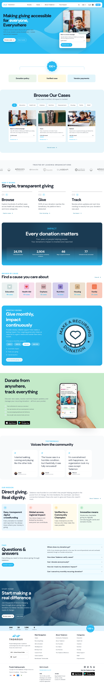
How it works (21, 40)
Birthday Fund (38, 649)
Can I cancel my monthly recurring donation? (65, 571)
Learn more (20, 616)
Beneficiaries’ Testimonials (41, 658)
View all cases (51, 147)
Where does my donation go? (58, 547)
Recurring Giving (39, 641)
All (14, 105)
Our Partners (59, 649)
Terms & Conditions (14, 672)
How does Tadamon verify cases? (60, 557)
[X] (91, 667)
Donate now (65, 45)
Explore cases (7, 213)
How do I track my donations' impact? (62, 567)
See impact (76, 213)
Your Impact (63, 5)
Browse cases (8, 40)
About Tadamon (50, 5)
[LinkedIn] (94, 667)
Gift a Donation (39, 644)
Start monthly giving (13, 360)
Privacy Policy (23, 672)
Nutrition (51, 105)
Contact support (8, 564)
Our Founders (59, 644)
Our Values (59, 647)
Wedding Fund (38, 647)
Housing (73, 105)
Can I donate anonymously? (58, 562)
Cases (38, 5)
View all (97, 277)
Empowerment (62, 105)
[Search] (78, 4)
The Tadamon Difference (62, 652)
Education (22, 105)
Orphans (42, 105)
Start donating (44, 213)
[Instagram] (85, 667)
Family (81, 105)
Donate (29, 5)
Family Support (81, 652)
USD (83, 5)
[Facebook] (88, 667)
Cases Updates (39, 655)
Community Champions (62, 638)
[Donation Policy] (90, 628)
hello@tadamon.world (45, 670)
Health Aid (32, 105)
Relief (88, 105)
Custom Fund (38, 652)
